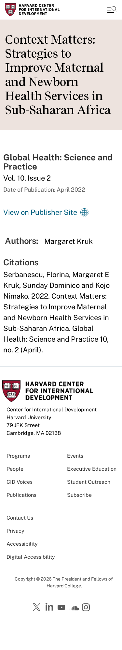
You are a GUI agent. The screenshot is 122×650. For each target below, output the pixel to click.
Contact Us (20, 518)
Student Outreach (88, 482)
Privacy (15, 531)
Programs (18, 456)
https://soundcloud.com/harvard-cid (74, 609)
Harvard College (64, 585)
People (15, 469)
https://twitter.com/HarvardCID (38, 607)
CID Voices (20, 482)
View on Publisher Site (40, 212)
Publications (21, 495)
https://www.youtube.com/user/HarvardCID (62, 607)
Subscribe (79, 495)
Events (75, 456)
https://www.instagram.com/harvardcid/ (87, 608)
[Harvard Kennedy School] (44, 10)
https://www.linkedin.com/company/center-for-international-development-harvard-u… (50, 607)
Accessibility (22, 544)
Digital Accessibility (31, 557)
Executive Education (91, 469)
